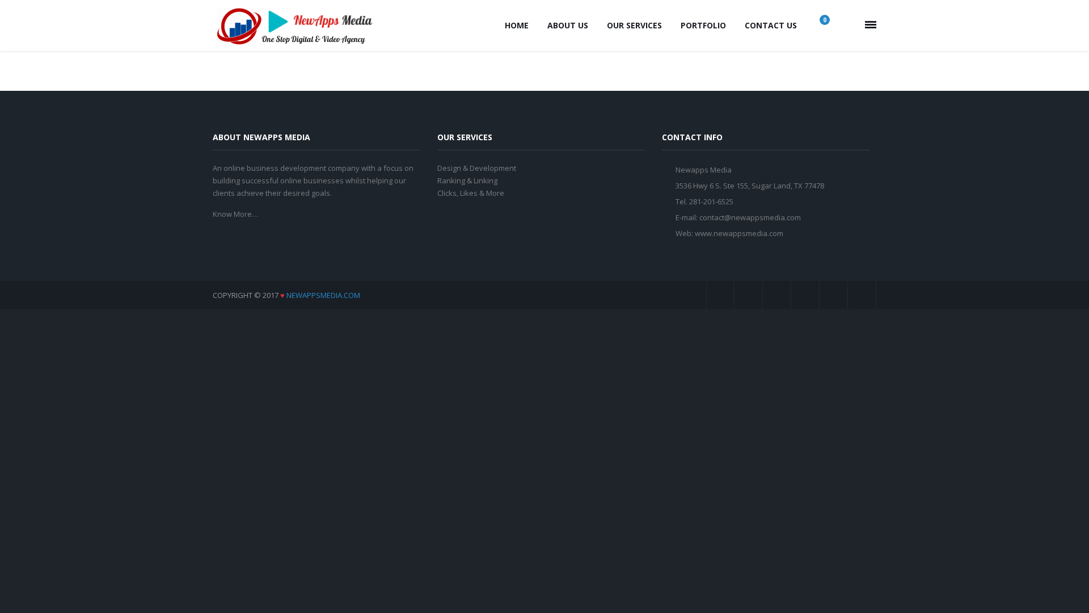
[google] (777, 295)
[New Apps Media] (298, 25)
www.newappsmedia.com (739, 233)
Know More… (235, 214)
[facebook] (720, 295)
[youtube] (805, 295)
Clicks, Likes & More (470, 193)
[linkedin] (834, 295)
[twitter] (749, 295)
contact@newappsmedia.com (750, 217)
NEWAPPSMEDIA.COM (323, 295)
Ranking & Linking (467, 180)
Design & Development (476, 168)
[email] (862, 295)
